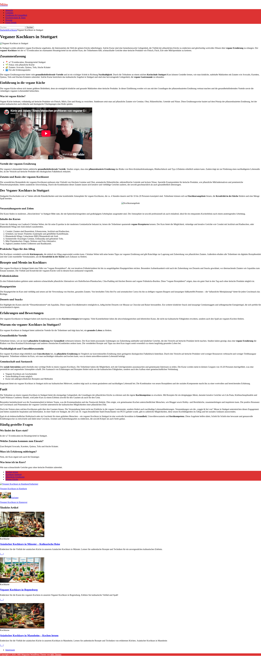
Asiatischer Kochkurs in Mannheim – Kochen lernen (29, 635)
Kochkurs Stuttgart (13, 474)
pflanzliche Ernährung (14, 477)
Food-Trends (10, 22)
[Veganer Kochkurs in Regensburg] (22, 582)
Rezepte (8, 20)
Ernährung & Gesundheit (16, 15)
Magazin (9, 10)
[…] (2, 554)
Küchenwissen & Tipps (15, 17)
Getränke (9, 13)
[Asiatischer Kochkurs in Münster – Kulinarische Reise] (22, 536)
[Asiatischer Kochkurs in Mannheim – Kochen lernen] (22, 628)
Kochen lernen (11, 472)
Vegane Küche (11, 479)
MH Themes (55, 654)
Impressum (10, 650)
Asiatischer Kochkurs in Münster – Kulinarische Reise (30, 544)
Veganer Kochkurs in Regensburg (19, 589)
